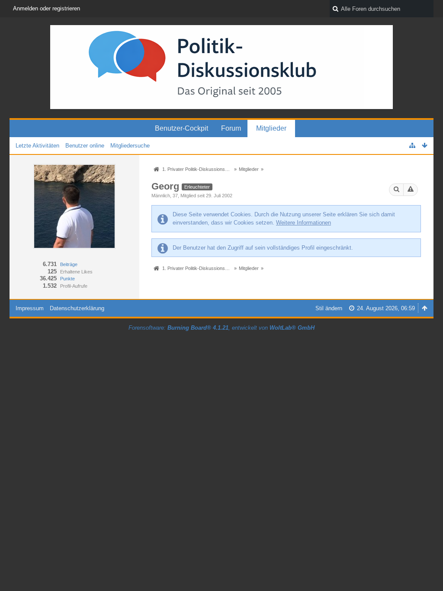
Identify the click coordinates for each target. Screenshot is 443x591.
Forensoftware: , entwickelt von (221, 327)
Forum (231, 128)
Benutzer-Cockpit (181, 128)
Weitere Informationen (303, 222)
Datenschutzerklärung (77, 308)
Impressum (30, 308)
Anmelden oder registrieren (46, 8)
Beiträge (68, 264)
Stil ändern (328, 308)
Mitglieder (271, 128)
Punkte (67, 278)
